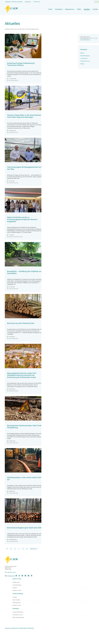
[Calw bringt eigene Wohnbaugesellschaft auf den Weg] (23, 150)
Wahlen (82, 64)
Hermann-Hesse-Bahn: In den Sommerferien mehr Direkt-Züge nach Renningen (24, 116)
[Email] (31, 576)
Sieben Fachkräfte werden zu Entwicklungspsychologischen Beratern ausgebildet (22, 219)
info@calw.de (28, 1)
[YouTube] (22, 576)
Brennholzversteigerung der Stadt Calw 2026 (24, 528)
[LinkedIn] (25, 576)
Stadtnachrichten (13, 80)
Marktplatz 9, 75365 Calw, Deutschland (13, 1)
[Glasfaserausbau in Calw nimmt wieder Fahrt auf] (23, 460)
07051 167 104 (93, 38)
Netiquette (31, 628)
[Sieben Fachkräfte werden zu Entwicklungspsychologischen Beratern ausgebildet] (23, 200)
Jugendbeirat (83, 58)
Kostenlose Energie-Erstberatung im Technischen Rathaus (21, 64)
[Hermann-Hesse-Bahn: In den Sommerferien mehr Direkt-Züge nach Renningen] (23, 98)
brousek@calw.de (85, 40)
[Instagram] (19, 576)
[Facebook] (16, 576)
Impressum (8, 628)
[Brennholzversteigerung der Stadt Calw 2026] (23, 510)
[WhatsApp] (28, 576)
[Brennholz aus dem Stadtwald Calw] (23, 306)
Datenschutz (15, 628)
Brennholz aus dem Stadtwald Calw (20, 323)
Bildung (11, 236)
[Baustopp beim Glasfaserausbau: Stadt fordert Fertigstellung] (23, 408)
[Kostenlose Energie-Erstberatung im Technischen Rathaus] (23, 46)
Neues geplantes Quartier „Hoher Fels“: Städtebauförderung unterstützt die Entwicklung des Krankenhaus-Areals (22, 375)
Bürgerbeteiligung (85, 55)
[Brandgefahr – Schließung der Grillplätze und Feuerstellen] (23, 254)
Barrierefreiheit (23, 628)
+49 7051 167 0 (36, 1)
